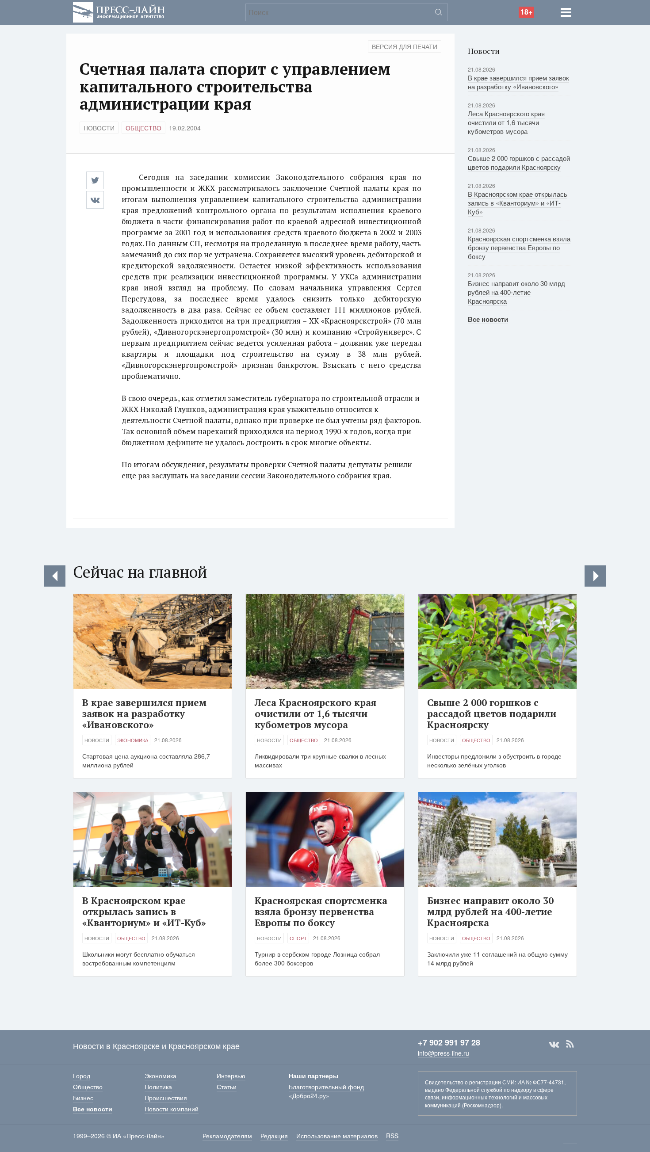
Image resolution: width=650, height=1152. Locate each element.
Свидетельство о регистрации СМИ (470, 1082)
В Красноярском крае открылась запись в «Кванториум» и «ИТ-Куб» (517, 202)
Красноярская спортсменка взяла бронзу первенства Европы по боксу (519, 247)
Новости (99, 127)
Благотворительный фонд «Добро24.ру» (326, 1091)
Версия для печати (404, 46)
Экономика (132, 740)
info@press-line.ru (443, 1053)
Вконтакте (554, 1044)
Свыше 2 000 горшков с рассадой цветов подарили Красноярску (519, 162)
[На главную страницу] (119, 11)
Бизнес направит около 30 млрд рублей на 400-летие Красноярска (516, 291)
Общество (143, 127)
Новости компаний (172, 1108)
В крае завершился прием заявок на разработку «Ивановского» (518, 82)
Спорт (298, 938)
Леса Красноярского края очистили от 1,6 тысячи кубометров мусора (506, 122)
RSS (570, 1044)
